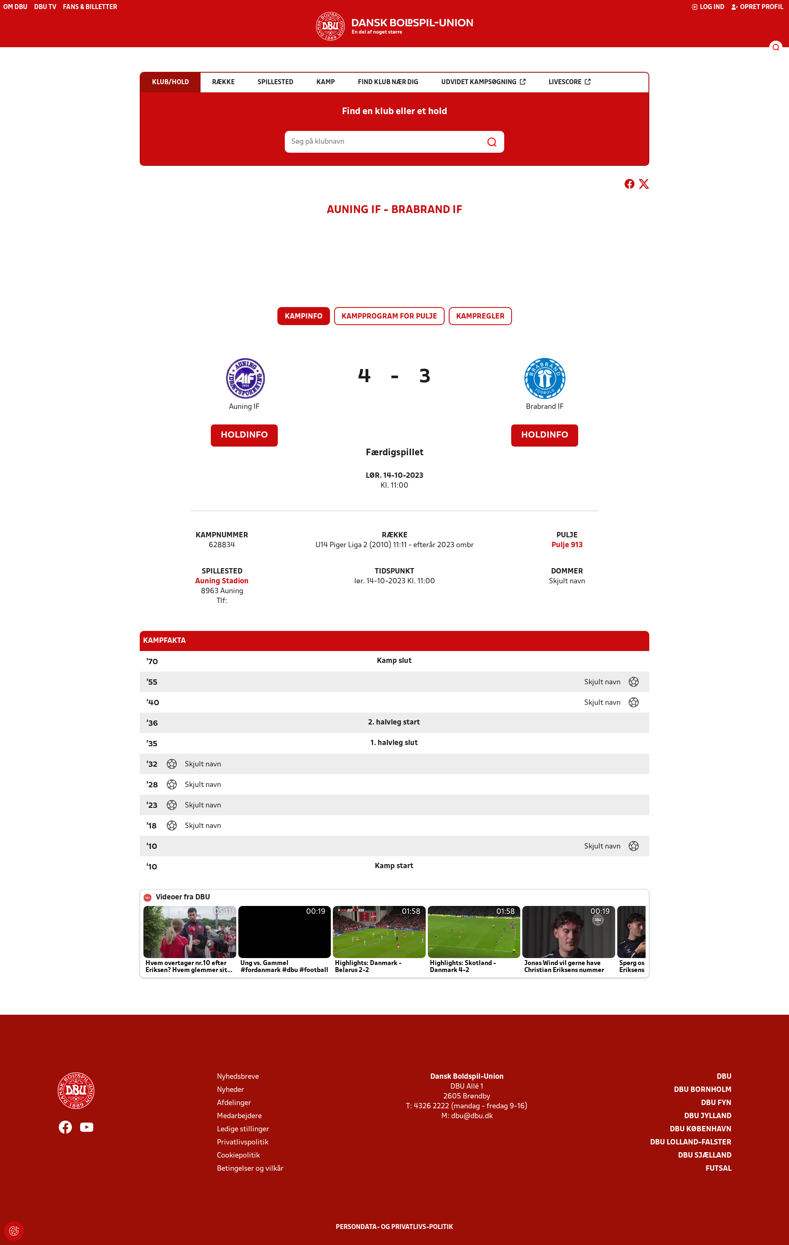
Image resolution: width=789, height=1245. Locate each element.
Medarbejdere (239, 1116)
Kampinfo (304, 316)
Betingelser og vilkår (250, 1168)
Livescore (565, 82)
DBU (724, 1076)
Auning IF (244, 407)
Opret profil (761, 7)
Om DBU (15, 7)
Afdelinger (234, 1103)
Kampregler (480, 316)
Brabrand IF (545, 407)
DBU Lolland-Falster (690, 1142)
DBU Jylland (707, 1116)
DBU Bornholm (702, 1090)
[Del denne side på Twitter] (644, 185)
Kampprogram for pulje (389, 316)
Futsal (718, 1168)
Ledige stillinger (243, 1129)
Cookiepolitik (238, 1155)
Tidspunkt (394, 571)
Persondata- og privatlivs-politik (394, 1227)
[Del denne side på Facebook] (629, 185)
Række (395, 535)
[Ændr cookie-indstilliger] (14, 1231)
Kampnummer (222, 535)
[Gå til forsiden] (394, 26)
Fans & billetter (90, 7)
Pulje (567, 535)
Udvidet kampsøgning (479, 82)
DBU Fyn (716, 1103)
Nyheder (230, 1090)
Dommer (567, 571)
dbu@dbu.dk (472, 1116)
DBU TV (45, 7)
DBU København (700, 1129)
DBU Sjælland (704, 1155)
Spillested (222, 571)
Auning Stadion (222, 581)
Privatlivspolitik (242, 1142)
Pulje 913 (567, 545)
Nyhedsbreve (238, 1076)
